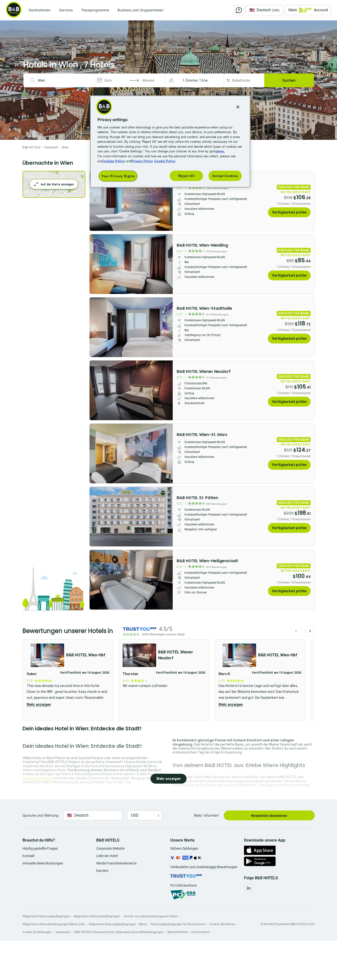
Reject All (186, 175)
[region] (170, 141)
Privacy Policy (142, 161)
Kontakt (28, 856)
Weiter (310, 631)
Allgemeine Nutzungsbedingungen (46, 916)
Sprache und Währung (40, 815)
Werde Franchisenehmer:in (116, 863)
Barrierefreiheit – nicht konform (189, 932)
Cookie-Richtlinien (222, 924)
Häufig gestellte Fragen (40, 848)
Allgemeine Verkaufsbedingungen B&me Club (53, 924)
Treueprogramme (95, 10)
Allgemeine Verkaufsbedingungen (97, 916)
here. (221, 151)
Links (167, 201)
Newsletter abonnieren (269, 816)
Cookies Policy (113, 161)
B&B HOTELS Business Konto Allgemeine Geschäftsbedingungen (119, 932)
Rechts (95, 201)
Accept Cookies (225, 175)
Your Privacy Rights (118, 176)
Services (66, 10)
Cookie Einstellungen (37, 932)
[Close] (237, 107)
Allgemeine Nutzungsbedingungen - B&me (118, 924)
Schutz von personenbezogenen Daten (151, 916)
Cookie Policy (164, 161)
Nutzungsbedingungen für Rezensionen (178, 924)
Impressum (63, 932)
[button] (195, 80)
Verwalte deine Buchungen (42, 863)
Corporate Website (110, 848)
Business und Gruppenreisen (140, 10)
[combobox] (65, 80)
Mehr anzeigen (39, 704)
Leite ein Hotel (107, 856)
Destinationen (40, 10)
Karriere (102, 871)
